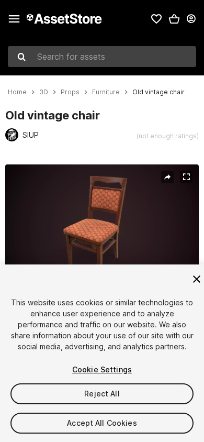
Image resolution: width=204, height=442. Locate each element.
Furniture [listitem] (106, 92)
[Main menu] (14, 18)
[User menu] (191, 19)
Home (17, 92)
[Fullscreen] (186, 177)
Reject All (101, 393)
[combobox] (102, 56)
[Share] (167, 177)
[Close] (196, 279)
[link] (156, 19)
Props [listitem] (70, 92)
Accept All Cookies (102, 422)
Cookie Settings (102, 369)
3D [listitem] (43, 92)
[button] (174, 19)
